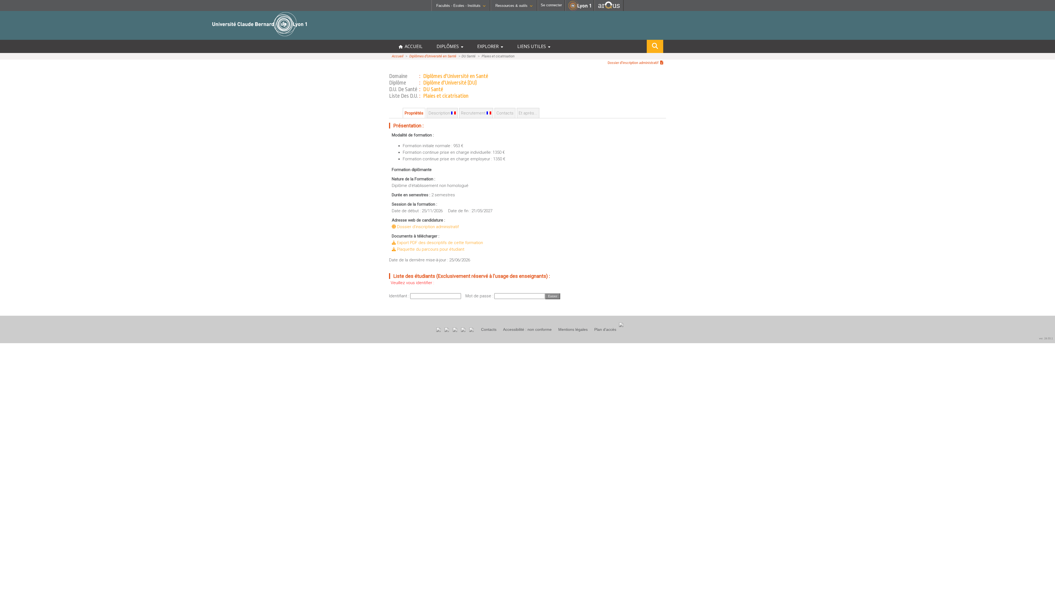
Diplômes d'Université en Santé (432, 56)
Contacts (488, 329)
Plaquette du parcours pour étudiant (430, 249)
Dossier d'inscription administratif (634, 63)
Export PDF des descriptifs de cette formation (439, 242)
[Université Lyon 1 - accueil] (48, 37)
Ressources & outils (511, 6)
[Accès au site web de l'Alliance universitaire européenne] (609, 9)
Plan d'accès (605, 329)
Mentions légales (573, 329)
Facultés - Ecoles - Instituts (458, 6)
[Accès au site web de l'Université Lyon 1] (579, 9)
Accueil (397, 56)
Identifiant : (399, 295)
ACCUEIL (412, 46)
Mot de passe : (479, 295)
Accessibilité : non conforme (527, 329)
